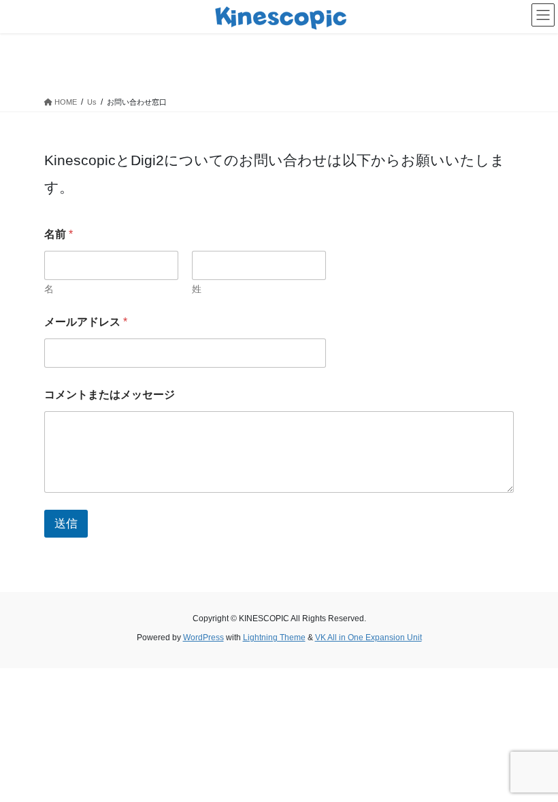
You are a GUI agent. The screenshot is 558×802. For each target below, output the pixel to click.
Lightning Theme (274, 637)
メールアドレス (85, 322)
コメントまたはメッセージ (109, 394)
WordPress (203, 637)
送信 (66, 523)
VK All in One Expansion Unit (368, 637)
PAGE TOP (532, 766)
